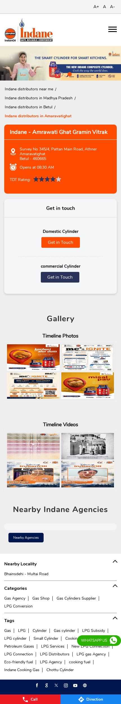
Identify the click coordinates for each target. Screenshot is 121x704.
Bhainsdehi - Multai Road (26, 574)
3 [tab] (69, 73)
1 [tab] (52, 73)
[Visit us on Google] (46, 685)
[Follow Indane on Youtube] (75, 685)
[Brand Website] (84, 685)
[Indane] (28, 30)
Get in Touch (60, 242)
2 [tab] (60, 73)
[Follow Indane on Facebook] (36, 685)
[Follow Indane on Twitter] (55, 685)
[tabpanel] (60, 63)
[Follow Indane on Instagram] (65, 685)
